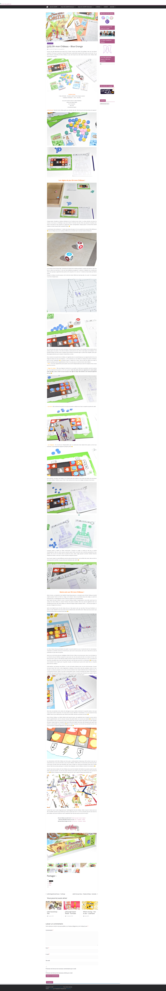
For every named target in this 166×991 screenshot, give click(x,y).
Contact (106, 6)
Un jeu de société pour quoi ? (85, 6)
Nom (47, 948)
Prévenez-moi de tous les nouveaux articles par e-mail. (59, 973)
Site (75, 819)
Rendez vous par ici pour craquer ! (79, 818)
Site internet (74, 821)
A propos (98, 6)
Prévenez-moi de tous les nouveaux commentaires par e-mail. (61, 968)
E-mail (48, 954)
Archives (112, 6)
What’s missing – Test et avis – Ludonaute (89, 912)
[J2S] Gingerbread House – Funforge (56, 894)
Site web (48, 960)
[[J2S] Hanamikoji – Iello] (54, 902)
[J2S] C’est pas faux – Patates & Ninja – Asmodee (84, 894)
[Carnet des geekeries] (5, 4)
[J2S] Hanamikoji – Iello (52, 912)
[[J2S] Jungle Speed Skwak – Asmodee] (72, 902)
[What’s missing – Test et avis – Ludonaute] (90, 902)
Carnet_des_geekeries (60, 49)
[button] (58, 7)
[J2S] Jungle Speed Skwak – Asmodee (70, 912)
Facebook (79, 819)
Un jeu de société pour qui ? (67, 6)
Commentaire (49, 930)
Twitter (83, 819)
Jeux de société (53, 6)
